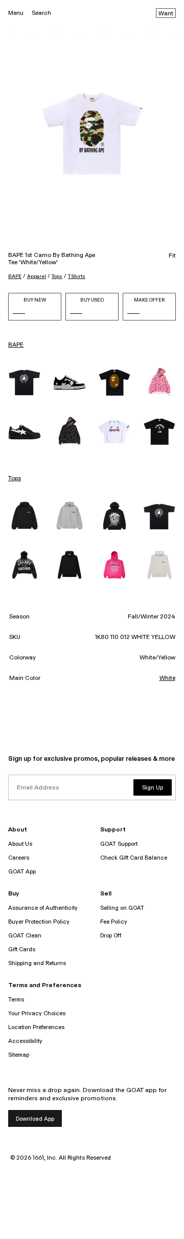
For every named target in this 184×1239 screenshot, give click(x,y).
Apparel (36, 276)
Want (165, 14)
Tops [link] (14, 479)
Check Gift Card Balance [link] (133, 858)
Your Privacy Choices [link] (36, 1013)
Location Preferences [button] (36, 1027)
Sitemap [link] (18, 1055)
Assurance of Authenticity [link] (43, 908)
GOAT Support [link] (118, 844)
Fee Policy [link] (113, 922)
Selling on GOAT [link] (122, 908)
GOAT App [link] (22, 871)
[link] (24, 382)
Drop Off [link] (110, 935)
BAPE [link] (16, 345)
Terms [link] (16, 999)
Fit (172, 256)
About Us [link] (20, 844)
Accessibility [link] (25, 1041)
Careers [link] (18, 858)
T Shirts (76, 276)
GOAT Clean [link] (24, 935)
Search (41, 13)
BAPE (14, 276)
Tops (57, 276)
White (167, 678)
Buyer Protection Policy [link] (39, 922)
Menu (16, 13)
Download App (35, 1119)
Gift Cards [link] (21, 949)
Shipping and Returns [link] (37, 963)
